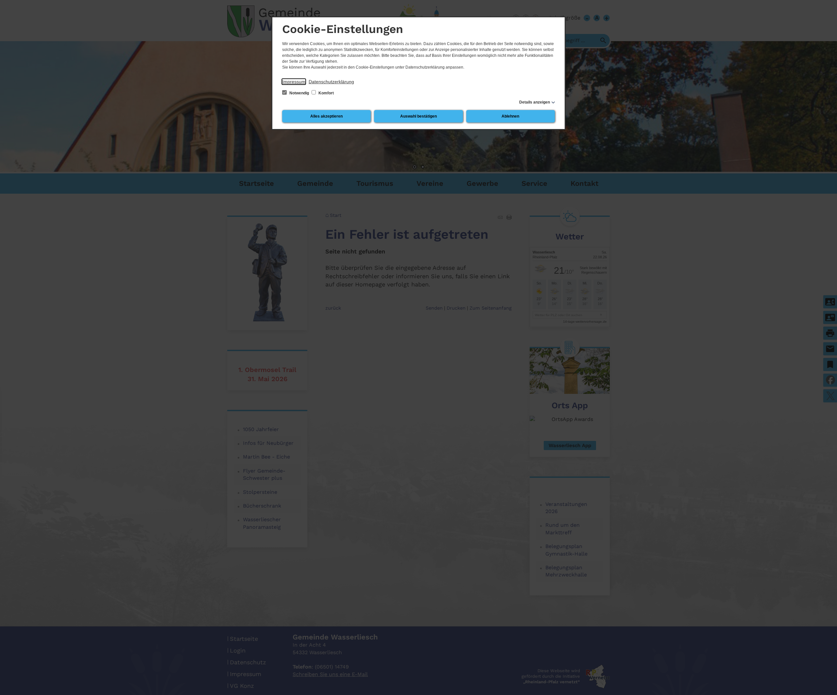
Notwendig (299, 93)
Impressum (293, 81)
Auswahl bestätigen (418, 116)
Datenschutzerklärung (331, 81)
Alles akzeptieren (326, 116)
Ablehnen (510, 116)
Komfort (325, 93)
